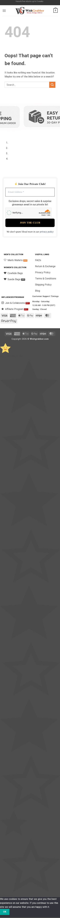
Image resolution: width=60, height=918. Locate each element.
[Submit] (52, 85)
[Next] (14, 133)
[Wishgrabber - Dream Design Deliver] (30, 10)
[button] (4, 10)
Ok (4, 911)
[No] (15, 912)
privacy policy (47, 231)
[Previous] (5, 133)
